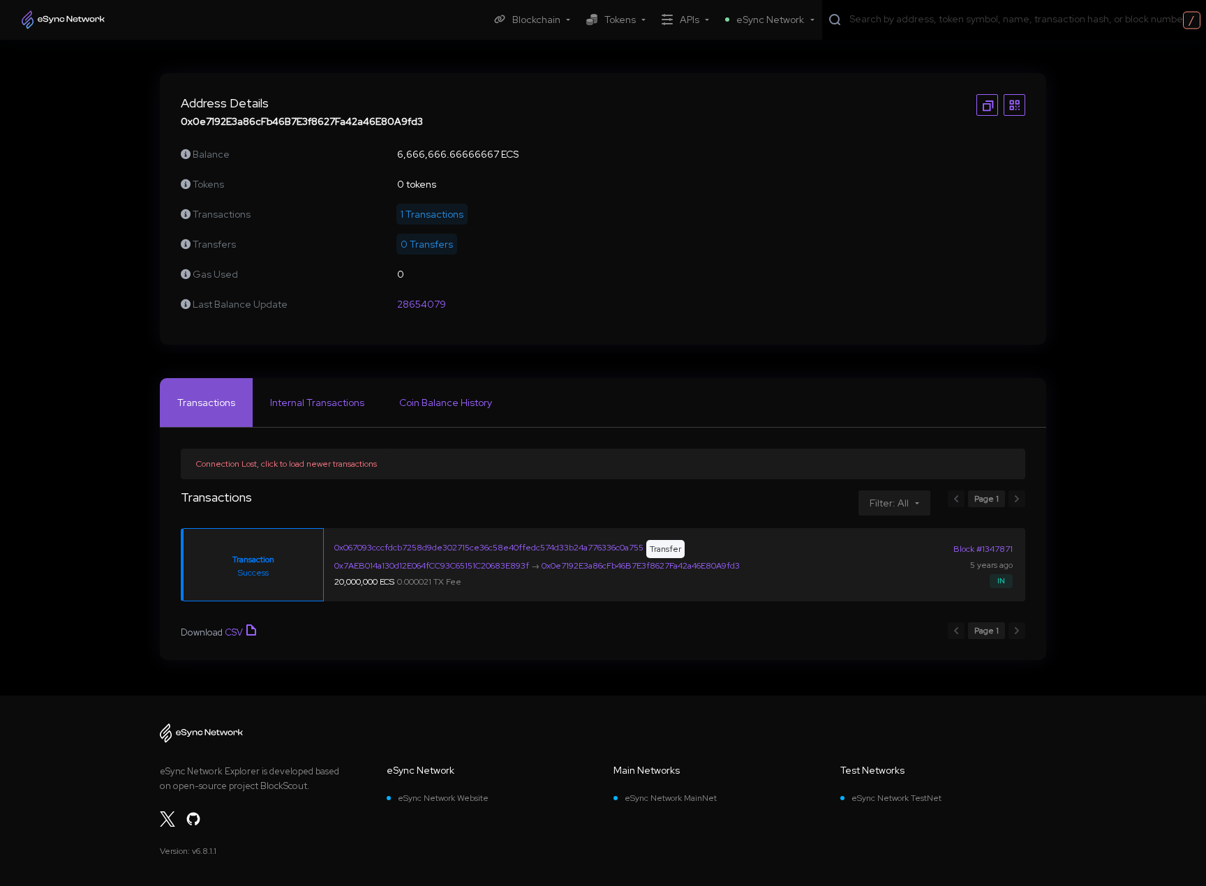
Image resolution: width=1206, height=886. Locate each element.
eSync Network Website (443, 798)
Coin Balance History (445, 402)
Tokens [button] (620, 19)
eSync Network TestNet (896, 798)
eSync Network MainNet (671, 798)
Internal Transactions (317, 402)
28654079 (421, 304)
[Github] (193, 819)
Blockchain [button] (536, 19)
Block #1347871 (983, 549)
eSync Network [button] (770, 19)
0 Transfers (427, 244)
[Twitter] (167, 819)
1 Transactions (432, 214)
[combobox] (1024, 19)
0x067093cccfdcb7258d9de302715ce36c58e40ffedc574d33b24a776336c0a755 (488, 547)
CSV (234, 632)
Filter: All (889, 503)
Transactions (206, 402)
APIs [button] (689, 19)
